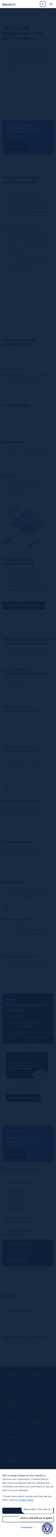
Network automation (14, 1394)
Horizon (36, 1380)
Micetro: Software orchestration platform (20, 709)
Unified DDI (10, 1380)
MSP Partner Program (14, 1442)
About (9, 1422)
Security (9, 1384)
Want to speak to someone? (24, 1337)
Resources (39, 1422)
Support (13, 1460)
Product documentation (42, 1437)
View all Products (39, 1409)
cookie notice (26, 1499)
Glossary (36, 1432)
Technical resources (19, 1311)
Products (38, 1374)
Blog (34, 1428)
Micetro (36, 1389)
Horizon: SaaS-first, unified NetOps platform (21, 748)
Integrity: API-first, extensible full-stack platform (25, 671)
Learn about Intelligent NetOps (23, 605)
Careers (9, 1447)
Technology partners (14, 1437)
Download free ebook (22, 1097)
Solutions (6, 21)
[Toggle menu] (51, 4)
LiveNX (35, 1399)
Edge (35, 1394)
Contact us (15, 1154)
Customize (26, 1527)
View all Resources (40, 1442)
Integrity (36, 1384)
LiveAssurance (39, 1404)
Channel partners (13, 1432)
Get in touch (16, 147)
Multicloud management (15, 1389)
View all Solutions (13, 1406)
